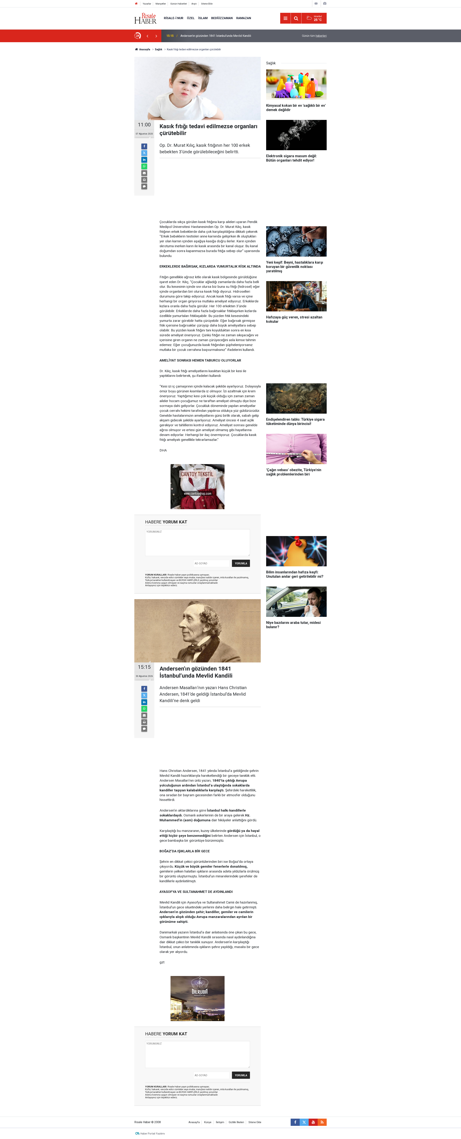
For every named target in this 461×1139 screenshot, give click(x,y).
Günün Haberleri (178, 3)
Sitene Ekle (206, 3)
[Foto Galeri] (325, 3)
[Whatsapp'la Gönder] (144, 166)
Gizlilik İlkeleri (236, 1122)
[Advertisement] (117, 105)
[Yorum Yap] (144, 186)
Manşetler (161, 3)
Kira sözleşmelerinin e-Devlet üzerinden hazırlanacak (213, 36)
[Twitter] (144, 153)
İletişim (220, 1122)
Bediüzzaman (222, 18)
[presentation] (147, 36)
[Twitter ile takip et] (304, 1122)
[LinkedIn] (144, 160)
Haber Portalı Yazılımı (152, 1133)
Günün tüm (314, 36)
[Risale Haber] (145, 18)
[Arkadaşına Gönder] (144, 173)
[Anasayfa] (136, 3)
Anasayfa (194, 1122)
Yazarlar (147, 3)
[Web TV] (316, 3)
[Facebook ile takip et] (295, 1122)
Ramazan (243, 18)
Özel (191, 18)
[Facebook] (144, 146)
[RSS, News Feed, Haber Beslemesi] (322, 1122)
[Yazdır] (144, 180)
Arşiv (194, 3)
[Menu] (285, 18)
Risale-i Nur (173, 18)
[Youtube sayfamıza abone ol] (313, 1122)
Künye (207, 1122)
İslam (203, 18)
